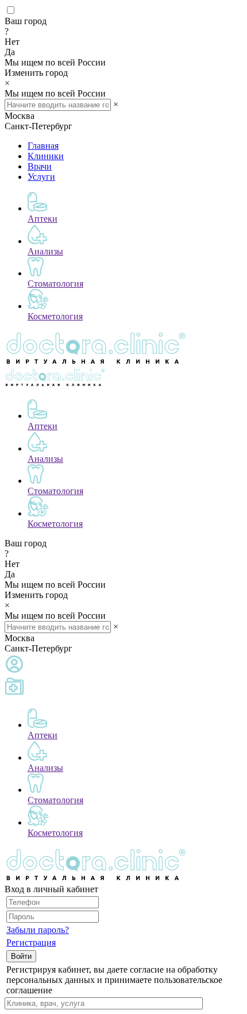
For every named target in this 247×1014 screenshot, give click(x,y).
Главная (43, 146)
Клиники (46, 156)
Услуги (41, 177)
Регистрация (31, 942)
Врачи (40, 166)
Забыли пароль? (37, 930)
